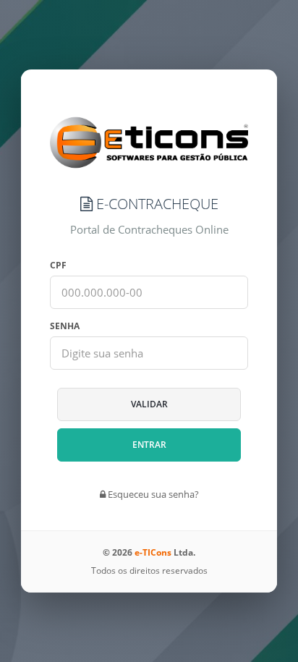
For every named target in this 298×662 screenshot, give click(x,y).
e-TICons (153, 552)
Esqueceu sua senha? (152, 494)
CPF (58, 265)
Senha (65, 326)
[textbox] (148, 292)
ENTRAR (149, 444)
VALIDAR (149, 404)
